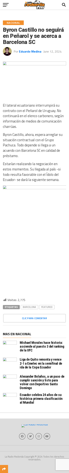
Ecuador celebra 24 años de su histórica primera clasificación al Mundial (41, 398)
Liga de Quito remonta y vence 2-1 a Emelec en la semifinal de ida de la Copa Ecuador (41, 363)
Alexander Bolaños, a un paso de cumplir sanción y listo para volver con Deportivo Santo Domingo (42, 382)
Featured (47, 307)
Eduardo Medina (30, 51)
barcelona (29, 307)
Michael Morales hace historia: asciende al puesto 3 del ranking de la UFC (42, 346)
